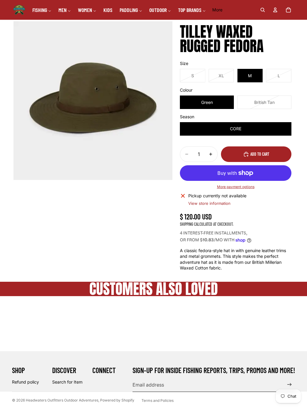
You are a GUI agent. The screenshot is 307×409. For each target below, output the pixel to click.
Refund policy (25, 381)
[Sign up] (289, 384)
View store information (209, 203)
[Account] (275, 9)
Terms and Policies (158, 400)
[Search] (262, 9)
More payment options (236, 187)
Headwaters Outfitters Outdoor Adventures (62, 400)
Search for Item (67, 381)
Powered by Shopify (117, 400)
